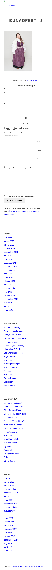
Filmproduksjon (10, 341)
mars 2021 (8, 259)
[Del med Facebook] (7, 88)
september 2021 (11, 251)
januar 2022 (9, 244)
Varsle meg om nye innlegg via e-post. (21, 196)
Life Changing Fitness (13, 352)
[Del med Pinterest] (7, 100)
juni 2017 (8, 306)
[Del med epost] (7, 103)
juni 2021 (8, 255)
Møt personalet (10, 367)
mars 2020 (8, 277)
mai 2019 (8, 291)
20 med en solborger (13, 327)
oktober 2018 (9, 295)
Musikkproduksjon (12, 363)
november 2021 (10, 248)
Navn (39, 141)
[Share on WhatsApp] (7, 96)
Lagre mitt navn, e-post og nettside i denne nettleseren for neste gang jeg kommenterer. (23, 169)
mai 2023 (8, 237)
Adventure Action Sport (14, 331)
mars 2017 (8, 309)
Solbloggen (15, 566)
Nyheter (7, 370)
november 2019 (10, 288)
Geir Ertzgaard (33, 80)
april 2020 (8, 273)
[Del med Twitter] (7, 92)
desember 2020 (10, 262)
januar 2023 (9, 241)
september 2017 (11, 299)
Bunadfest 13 (26, 20)
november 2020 (10, 266)
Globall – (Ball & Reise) (14, 345)
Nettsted (40, 159)
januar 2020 (9, 284)
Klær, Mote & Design (13, 349)
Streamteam (9, 385)
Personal (8, 374)
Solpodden (8, 381)
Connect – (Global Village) (15, 338)
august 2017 (9, 302)
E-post (39, 151)
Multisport (8, 360)
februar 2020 (9, 280)
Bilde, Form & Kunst (12, 334)
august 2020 (9, 270)
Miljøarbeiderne (10, 356)
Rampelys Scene (11, 378)
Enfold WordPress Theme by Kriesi (31, 566)
